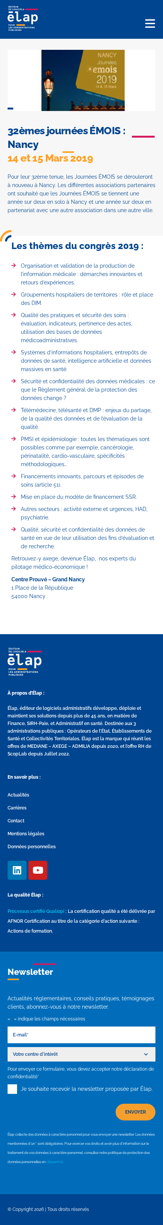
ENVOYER (135, 1112)
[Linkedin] (17, 870)
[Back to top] (145, 1207)
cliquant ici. (55, 1162)
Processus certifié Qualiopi (36, 911)
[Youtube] (37, 870)
